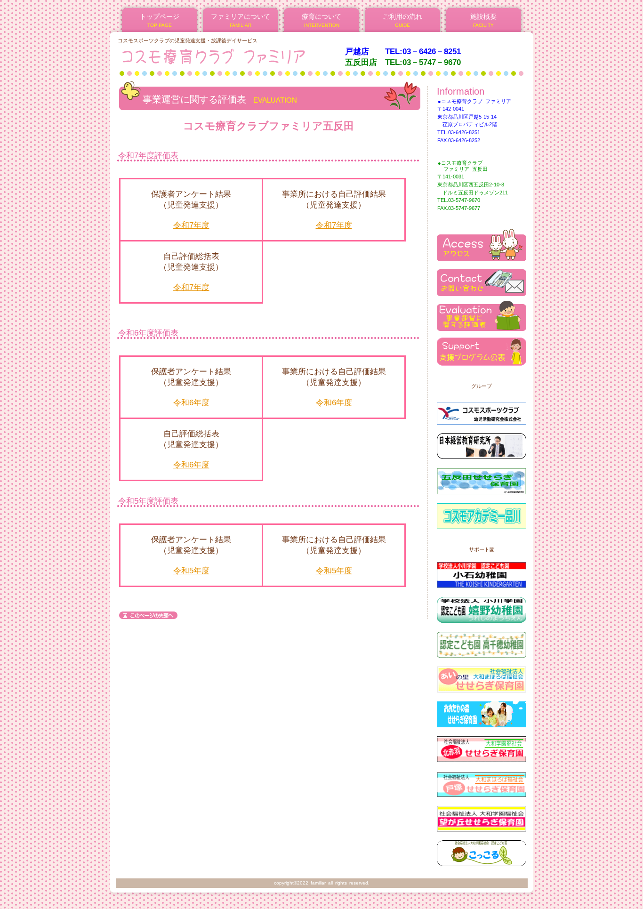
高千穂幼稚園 (481, 641)
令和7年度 (191, 225)
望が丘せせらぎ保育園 (481, 815)
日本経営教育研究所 (481, 443)
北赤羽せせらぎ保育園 (481, 746)
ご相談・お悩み (481, 280)
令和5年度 (191, 570)
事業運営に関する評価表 (481, 314)
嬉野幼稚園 (481, 606)
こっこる (481, 850)
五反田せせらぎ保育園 (481, 478)
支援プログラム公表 (481, 349)
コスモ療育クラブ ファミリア (231, 56)
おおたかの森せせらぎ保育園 (481, 711)
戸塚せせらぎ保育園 (481, 780)
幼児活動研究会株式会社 (481, 408)
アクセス (481, 245)
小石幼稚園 (481, 571)
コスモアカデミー (481, 513)
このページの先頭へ (148, 615)
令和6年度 (191, 402)
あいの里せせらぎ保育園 (481, 676)
